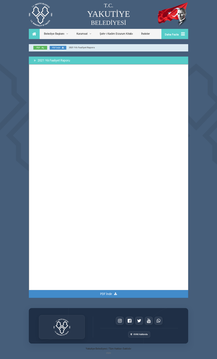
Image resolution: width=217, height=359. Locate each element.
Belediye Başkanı (55, 33)
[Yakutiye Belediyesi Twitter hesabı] (139, 321)
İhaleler (145, 33)
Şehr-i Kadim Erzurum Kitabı (116, 33)
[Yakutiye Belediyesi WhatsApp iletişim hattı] (158, 321)
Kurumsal (83, 33)
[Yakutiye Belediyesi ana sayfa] (62, 327)
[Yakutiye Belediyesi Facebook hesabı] (129, 321)
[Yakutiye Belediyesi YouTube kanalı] (149, 321)
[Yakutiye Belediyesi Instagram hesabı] (120, 321)
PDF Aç (40, 48)
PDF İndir (56, 48)
